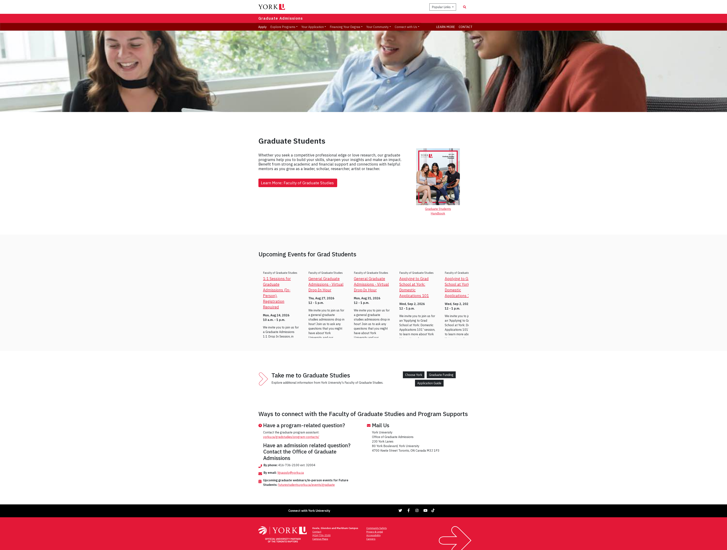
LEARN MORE (445, 27)
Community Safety (376, 528)
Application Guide (429, 383)
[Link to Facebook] (408, 510)
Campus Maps (320, 539)
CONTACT (465, 27)
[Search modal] (465, 7)
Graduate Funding (441, 375)
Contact (316, 531)
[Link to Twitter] (400, 510)
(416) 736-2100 (321, 535)
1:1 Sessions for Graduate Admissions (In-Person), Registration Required (277, 293)
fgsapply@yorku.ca (290, 473)
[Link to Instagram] (417, 510)
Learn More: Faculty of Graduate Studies (298, 182)
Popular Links (441, 7)
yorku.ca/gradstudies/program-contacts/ (291, 437)
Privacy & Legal (374, 531)
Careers (370, 539)
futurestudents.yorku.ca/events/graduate (306, 485)
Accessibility (373, 535)
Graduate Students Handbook (438, 211)
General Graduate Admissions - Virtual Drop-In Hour (325, 284)
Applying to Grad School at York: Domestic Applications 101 (414, 287)
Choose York (413, 375)
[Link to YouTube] (425, 510)
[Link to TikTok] (433, 510)
